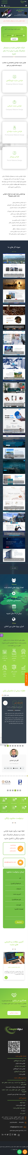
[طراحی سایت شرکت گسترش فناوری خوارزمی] (14, 265)
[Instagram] (10, 1135)
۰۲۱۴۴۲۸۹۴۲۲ (13, 848)
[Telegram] (5, 1134)
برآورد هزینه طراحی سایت (19, 1108)
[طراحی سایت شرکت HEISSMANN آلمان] (14, 317)
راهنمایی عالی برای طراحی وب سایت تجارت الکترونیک (14, 1091)
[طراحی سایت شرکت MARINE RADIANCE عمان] (14, 472)
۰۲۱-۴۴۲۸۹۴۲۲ (4, 1)
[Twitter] (7, 1134)
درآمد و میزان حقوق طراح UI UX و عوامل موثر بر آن (15, 968)
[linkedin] (2, 1134)
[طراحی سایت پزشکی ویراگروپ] (14, 420)
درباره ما (23, 1111)
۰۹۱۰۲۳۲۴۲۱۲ (13, 845)
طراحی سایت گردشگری (19, 1072)
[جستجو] (2, 5)
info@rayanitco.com (16, 1127)
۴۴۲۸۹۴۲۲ (21, 1123)
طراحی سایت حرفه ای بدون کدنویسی (16, 1094)
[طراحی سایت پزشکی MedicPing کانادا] (14, 343)
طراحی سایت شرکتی (20, 1063)
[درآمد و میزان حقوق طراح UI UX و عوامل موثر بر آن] (14, 958)
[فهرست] (26, 6)
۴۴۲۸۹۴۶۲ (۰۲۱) (13, 1123)
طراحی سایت (22, 1074)
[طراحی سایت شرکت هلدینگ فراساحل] (14, 291)
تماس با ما (22, 1113)
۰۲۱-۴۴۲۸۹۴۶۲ (4, 3)
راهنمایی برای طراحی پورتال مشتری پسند (15, 1087)
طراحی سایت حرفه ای (20, 1066)
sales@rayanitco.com (10, 862)
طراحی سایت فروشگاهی (19, 1061)
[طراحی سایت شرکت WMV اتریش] (14, 446)
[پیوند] (23, 2)
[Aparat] (19, 1135)
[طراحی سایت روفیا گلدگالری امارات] (14, 498)
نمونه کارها (22, 1103)
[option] (14, 13)
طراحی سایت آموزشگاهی (19, 1069)
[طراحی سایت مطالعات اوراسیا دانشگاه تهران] (14, 369)
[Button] (6, 977)
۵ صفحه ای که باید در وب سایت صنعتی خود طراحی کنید (14, 1083)
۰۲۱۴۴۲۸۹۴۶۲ (13, 851)
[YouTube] (15, 1134)
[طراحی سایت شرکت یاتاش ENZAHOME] (14, 395)
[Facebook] (12, 1134)
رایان (11, 1149)
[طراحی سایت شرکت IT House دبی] (14, 550)
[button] (2, 13)
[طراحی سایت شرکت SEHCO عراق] (14, 524)
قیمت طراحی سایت (20, 1105)
